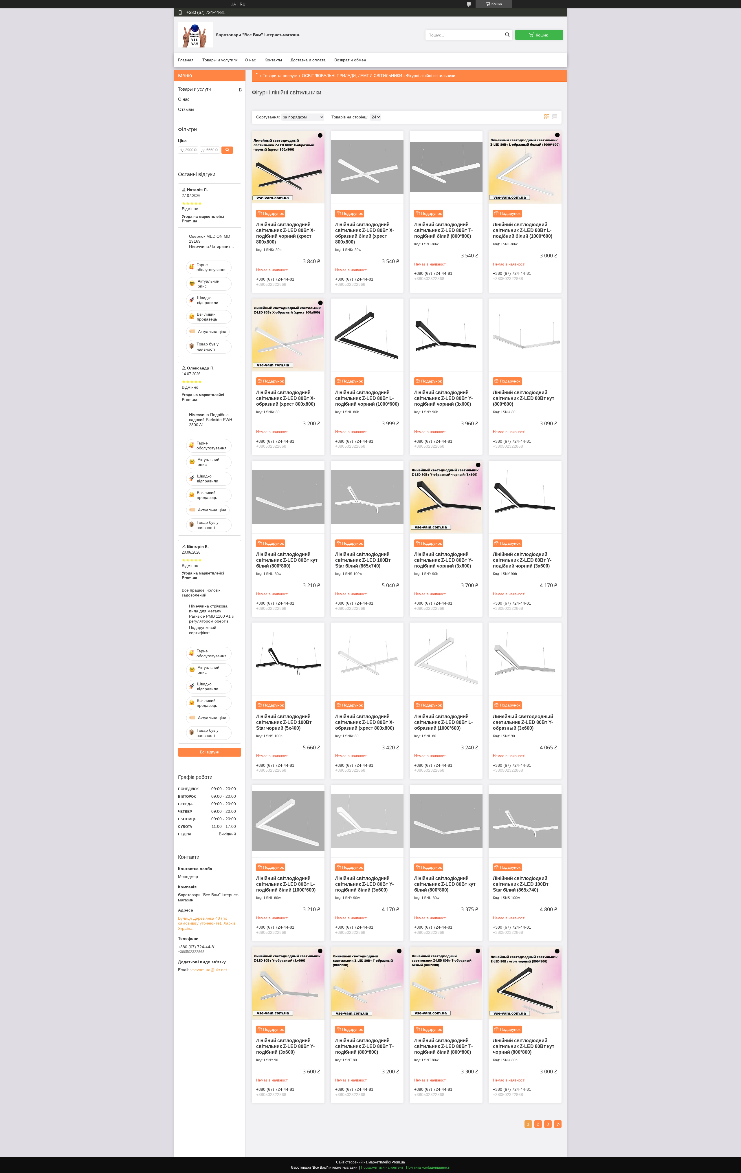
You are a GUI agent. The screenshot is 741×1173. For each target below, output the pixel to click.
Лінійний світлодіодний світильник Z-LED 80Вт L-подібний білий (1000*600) (522, 230)
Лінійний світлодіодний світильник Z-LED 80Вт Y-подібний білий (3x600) (364, 884)
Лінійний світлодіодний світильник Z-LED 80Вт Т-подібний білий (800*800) (443, 230)
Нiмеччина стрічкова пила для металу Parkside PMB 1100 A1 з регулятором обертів (211, 614)
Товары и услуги (217, 60)
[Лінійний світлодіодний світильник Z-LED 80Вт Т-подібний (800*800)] (367, 983)
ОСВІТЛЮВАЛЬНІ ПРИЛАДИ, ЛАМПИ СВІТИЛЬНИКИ (352, 75)
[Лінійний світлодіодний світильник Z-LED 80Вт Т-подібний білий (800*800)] (446, 167)
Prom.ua (398, 1162)
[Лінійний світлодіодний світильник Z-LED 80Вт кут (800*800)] (525, 335)
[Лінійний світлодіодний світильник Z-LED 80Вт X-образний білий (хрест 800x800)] (367, 167)
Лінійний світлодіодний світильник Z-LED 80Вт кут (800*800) (523, 398)
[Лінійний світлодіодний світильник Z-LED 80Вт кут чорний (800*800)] (525, 983)
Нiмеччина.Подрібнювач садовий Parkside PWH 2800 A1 (211, 419)
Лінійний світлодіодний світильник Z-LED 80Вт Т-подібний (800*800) (364, 1046)
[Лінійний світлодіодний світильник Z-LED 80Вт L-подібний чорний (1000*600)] (367, 335)
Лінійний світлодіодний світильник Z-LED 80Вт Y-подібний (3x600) (285, 1046)
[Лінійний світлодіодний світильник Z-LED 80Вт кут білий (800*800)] (288, 497)
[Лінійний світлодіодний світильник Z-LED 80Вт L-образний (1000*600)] (446, 659)
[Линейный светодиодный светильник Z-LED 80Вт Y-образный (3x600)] (525, 659)
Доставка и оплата (308, 60)
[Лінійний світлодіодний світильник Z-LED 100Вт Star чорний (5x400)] (288, 659)
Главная (186, 60)
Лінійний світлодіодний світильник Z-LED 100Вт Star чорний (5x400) (284, 722)
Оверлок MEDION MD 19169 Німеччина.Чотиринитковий (211, 241)
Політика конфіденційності (428, 1167)
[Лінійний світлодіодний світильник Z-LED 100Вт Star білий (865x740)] (367, 497)
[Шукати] (507, 35)
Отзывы (186, 109)
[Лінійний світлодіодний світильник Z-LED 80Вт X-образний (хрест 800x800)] (288, 335)
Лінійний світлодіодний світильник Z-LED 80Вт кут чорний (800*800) (523, 1046)
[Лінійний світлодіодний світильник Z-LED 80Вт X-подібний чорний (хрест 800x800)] (288, 167)
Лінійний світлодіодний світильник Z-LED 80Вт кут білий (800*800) (287, 560)
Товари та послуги (280, 75)
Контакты (273, 60)
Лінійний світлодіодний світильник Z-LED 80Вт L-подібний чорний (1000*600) (367, 398)
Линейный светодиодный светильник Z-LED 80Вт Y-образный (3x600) (523, 722)
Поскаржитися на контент (382, 1167)
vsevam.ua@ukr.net (208, 969)
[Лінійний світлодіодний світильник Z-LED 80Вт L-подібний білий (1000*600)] (525, 167)
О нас (250, 60)
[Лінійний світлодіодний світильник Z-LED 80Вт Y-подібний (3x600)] (288, 983)
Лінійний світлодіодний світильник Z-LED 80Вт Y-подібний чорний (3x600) (443, 398)
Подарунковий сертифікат (202, 630)
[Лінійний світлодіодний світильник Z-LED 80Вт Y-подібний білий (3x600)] (367, 821)
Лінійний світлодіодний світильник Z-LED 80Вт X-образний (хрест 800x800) (285, 398)
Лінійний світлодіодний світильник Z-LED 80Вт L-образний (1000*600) (443, 722)
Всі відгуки (209, 752)
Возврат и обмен (350, 60)
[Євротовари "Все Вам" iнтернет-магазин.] (195, 34)
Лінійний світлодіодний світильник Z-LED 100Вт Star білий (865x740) (363, 560)
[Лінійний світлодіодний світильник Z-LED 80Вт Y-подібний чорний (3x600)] (446, 335)
